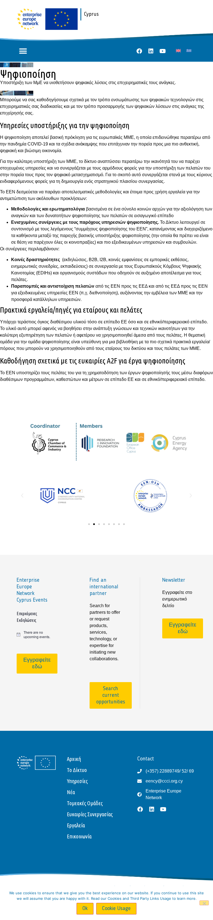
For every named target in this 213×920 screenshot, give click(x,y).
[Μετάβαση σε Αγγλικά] (178, 50)
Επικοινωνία (79, 836)
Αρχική (74, 759)
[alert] (34, 634)
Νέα (71, 792)
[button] (23, 51)
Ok (85, 908)
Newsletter (173, 580)
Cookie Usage (116, 908)
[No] (204, 902)
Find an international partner (104, 587)
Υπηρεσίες (77, 781)
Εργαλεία (76, 825)
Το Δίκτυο (77, 770)
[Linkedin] (151, 51)
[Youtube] (162, 51)
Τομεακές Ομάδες (85, 803)
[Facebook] (139, 51)
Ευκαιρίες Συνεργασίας (90, 814)
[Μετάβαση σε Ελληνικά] (189, 50)
